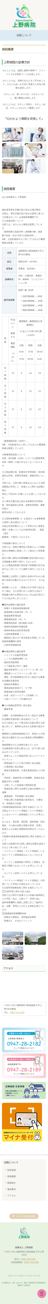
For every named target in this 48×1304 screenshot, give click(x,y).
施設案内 (11, 1189)
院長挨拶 (11, 1170)
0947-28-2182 (17, 1012)
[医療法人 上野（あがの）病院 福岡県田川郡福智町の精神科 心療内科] (24, 15)
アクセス (11, 1195)
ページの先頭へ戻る (25, 1216)
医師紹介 (11, 1182)
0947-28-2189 (31, 1262)
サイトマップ (34, 1275)
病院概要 (11, 1176)
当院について (11, 1162)
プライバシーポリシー (17, 1275)
